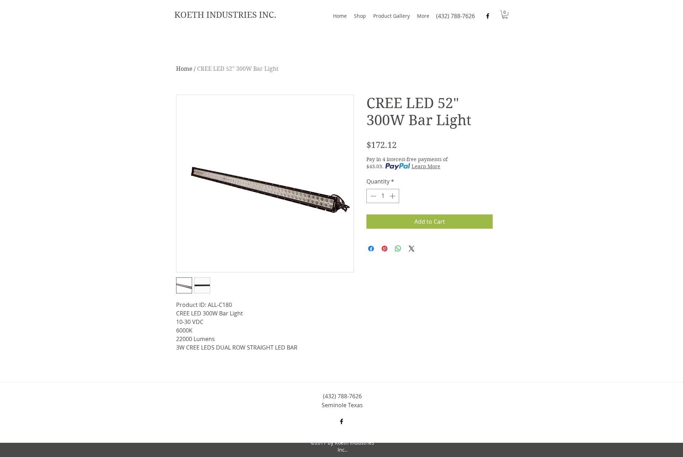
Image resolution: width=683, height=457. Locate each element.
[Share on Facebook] (371, 248)
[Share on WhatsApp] (398, 248)
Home (184, 68)
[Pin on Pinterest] (384, 248)
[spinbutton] (382, 196)
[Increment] (393, 196)
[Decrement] (372, 196)
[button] (505, 15)
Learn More (426, 166)
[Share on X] (411, 248)
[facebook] (487, 16)
